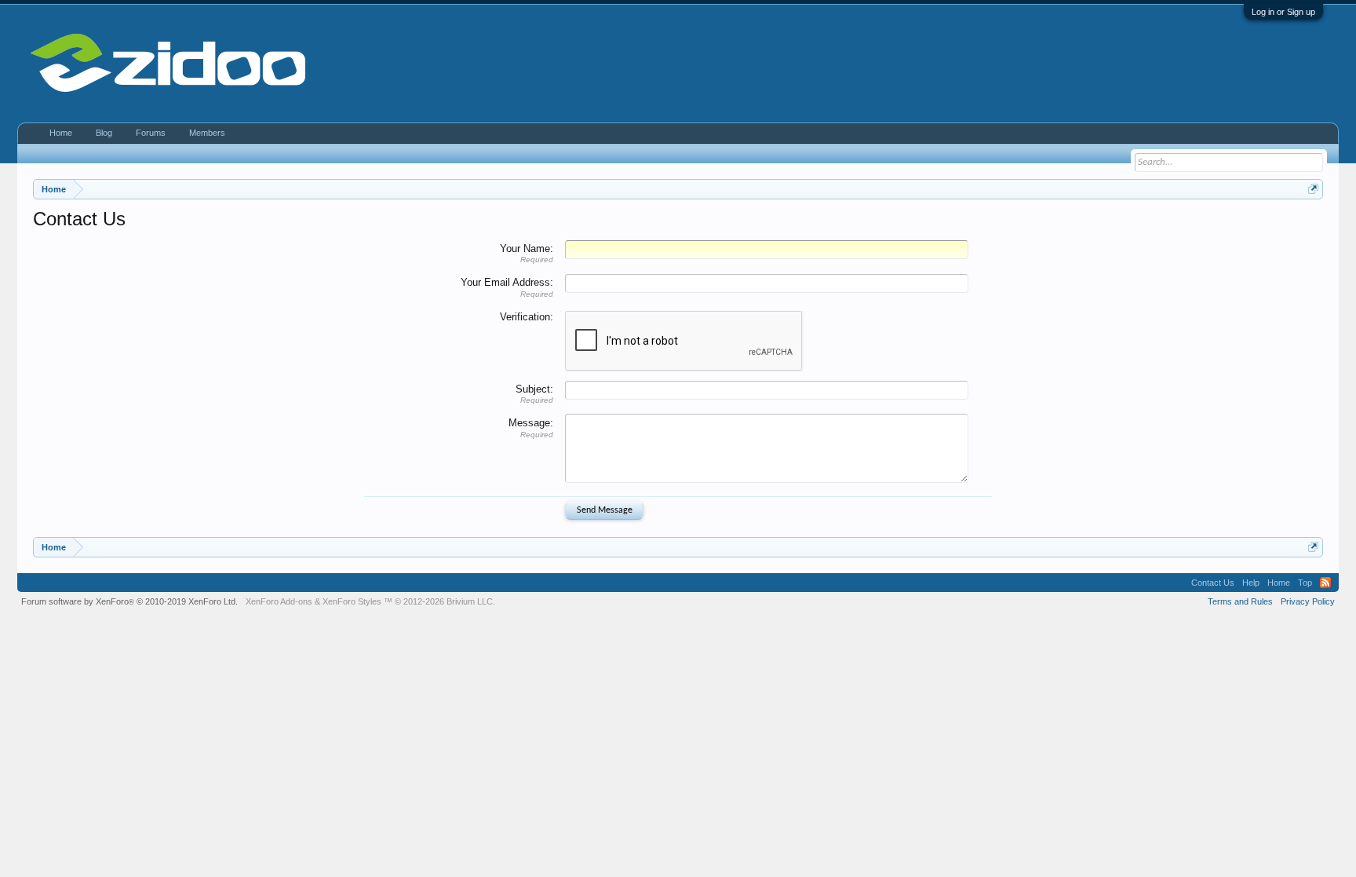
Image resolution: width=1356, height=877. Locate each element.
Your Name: (526, 248)
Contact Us (1212, 582)
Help (1250, 582)
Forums (151, 132)
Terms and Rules (1240, 601)
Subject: (534, 389)
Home (60, 132)
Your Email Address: (507, 282)
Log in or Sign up (1283, 11)
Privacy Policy (1308, 601)
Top (1305, 582)
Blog (104, 132)
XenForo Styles (352, 601)
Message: (530, 423)
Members (207, 132)
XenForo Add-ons (279, 601)
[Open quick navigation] (1313, 189)
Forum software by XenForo (129, 601)
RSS (1325, 582)
